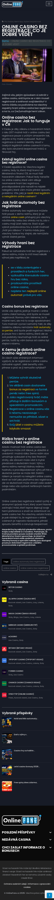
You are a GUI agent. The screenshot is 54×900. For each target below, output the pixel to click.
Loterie (41, 602)
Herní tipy (18, 21)
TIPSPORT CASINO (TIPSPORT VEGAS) (26, 659)
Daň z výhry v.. (20, 734)
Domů (5, 41)
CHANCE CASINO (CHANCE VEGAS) (24, 682)
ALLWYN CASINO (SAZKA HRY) (22, 598)
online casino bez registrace (34, 568)
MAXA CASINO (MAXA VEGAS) (22, 613)
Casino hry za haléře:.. (24, 750)
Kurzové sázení (15, 602)
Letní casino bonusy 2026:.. (27, 766)
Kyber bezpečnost (32, 21)
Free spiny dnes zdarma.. (26, 782)
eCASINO (13, 636)
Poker (11, 698)
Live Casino (27, 602)
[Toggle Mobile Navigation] (49, 3)
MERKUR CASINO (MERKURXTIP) (23, 625)
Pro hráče (9, 21)
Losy (35, 602)
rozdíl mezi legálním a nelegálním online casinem (26, 195)
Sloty (11, 591)
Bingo (16, 617)
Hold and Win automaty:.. (26, 718)
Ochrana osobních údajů (15, 884)
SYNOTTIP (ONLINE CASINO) (21, 694)
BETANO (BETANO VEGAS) (20, 648)
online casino (9, 568)
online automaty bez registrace (28, 561)
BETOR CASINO (15, 587)
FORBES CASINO (16, 671)
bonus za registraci (22, 389)
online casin (18, 217)
